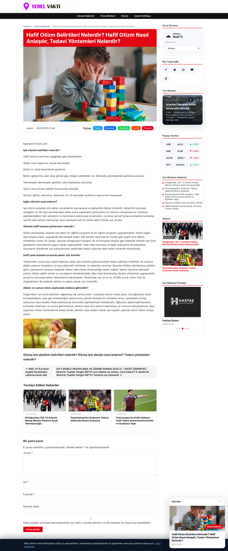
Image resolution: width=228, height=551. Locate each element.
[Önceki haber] (191, 99)
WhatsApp (123, 128)
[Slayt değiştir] (177, 328)
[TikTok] (166, 78)
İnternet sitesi (31, 506)
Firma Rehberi (108, 16)
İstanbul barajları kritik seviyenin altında (183, 202)
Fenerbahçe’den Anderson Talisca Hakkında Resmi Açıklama (181, 189)
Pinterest (148, 128)
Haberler (27, 26)
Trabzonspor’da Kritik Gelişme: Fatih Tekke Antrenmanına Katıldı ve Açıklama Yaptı (182, 196)
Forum (124, 16)
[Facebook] (166, 69)
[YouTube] (192, 69)
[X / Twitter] (174, 69)
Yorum (28, 452)
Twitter (98, 128)
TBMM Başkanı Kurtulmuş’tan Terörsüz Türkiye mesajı (183, 207)
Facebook (110, 128)
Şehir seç (170, 42)
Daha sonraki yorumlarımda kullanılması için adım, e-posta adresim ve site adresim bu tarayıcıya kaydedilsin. (87, 522)
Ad (26, 481)
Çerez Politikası (142, 16)
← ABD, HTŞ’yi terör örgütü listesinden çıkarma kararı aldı (37, 372)
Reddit (136, 128)
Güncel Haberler (85, 16)
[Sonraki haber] (197, 99)
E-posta (29, 494)
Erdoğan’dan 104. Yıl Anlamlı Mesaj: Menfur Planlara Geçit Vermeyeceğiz (182, 183)
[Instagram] (183, 69)
